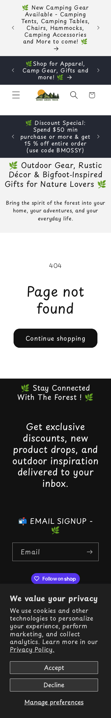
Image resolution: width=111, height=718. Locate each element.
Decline (53, 684)
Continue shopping (55, 338)
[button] (16, 95)
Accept (54, 667)
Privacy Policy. (32, 649)
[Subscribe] (89, 552)
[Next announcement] (98, 28)
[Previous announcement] (13, 28)
